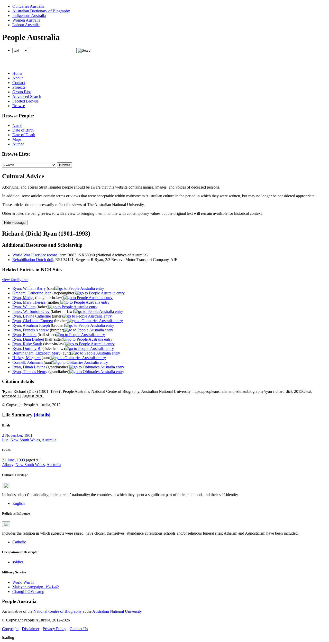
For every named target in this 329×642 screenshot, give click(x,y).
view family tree (15, 279)
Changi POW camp (28, 591)
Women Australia (26, 20)
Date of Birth (23, 130)
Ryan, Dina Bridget (28, 339)
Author (18, 144)
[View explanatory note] (6, 485)
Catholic (19, 542)
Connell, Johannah (27, 362)
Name (17, 125)
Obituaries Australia (28, 6)
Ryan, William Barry (29, 288)
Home (17, 73)
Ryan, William (23, 307)
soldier (17, 562)
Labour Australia (26, 25)
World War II (23, 582)
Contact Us (79, 629)
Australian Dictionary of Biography (41, 11)
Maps (16, 139)
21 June (8, 460)
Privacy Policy (54, 629)
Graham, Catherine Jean (31, 293)
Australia (49, 440)
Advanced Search (26, 96)
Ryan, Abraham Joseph (31, 325)
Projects (18, 87)
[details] (42, 414)
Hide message (14, 223)
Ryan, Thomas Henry (29, 371)
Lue (5, 440)
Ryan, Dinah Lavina (28, 367)
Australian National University (117, 611)
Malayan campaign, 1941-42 (35, 587)
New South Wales (25, 440)
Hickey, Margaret (26, 358)
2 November (12, 435)
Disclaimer (30, 629)
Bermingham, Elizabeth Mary (36, 353)
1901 (28, 435)
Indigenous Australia (29, 15)
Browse (18, 106)
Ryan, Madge (23, 297)
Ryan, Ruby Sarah (27, 344)
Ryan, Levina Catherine (31, 316)
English (18, 503)
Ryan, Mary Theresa (28, 302)
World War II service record (34, 255)
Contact (18, 82)
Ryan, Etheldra (24, 334)
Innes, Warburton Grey (31, 311)
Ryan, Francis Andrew (30, 330)
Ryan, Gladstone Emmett (32, 321)
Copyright (10, 629)
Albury (7, 464)
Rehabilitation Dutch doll (32, 259)
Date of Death (23, 135)
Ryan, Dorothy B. (26, 348)
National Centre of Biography (57, 611)
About (17, 78)
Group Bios (21, 92)
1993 (21, 460)
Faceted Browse (25, 101)
